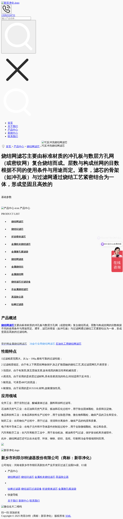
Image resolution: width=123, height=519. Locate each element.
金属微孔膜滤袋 (19, 251)
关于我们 (13, 126)
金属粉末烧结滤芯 (21, 244)
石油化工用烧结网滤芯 (68, 343)
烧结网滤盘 (17, 259)
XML (68, 516)
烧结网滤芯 (33, 146)
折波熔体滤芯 (18, 236)
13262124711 (8, 15)
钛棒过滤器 (17, 304)
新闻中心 (13, 133)
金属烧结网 (17, 274)
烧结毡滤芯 (17, 229)
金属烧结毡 (17, 267)
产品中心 (13, 129)
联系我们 (13, 136)
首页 (10, 123)
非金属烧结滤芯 (19, 289)
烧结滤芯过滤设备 (21, 282)
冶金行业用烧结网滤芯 (42, 343)
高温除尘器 (17, 297)
